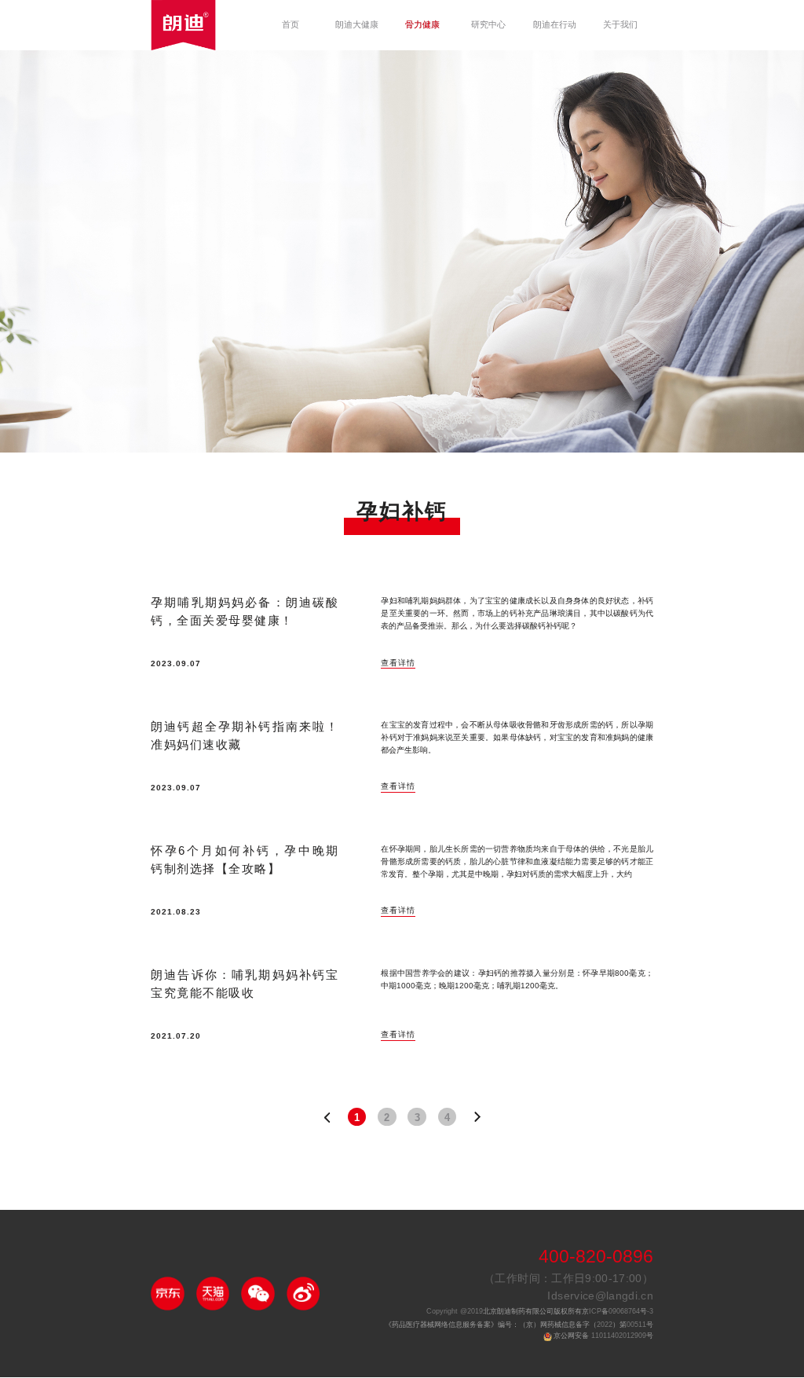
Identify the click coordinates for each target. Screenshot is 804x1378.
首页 (290, 25)
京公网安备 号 (603, 1336)
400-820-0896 (596, 1257)
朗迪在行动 (554, 25)
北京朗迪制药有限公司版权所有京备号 (539, 1311)
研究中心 (488, 25)
